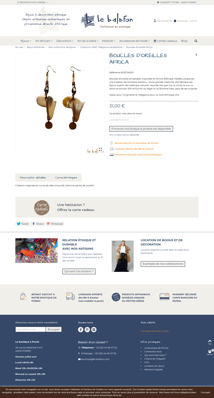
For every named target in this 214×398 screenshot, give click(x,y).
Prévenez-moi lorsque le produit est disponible (141, 128)
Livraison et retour (154, 366)
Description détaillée (33, 178)
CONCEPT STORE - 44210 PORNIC (178, 2)
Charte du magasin (154, 358)
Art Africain (42, 40)
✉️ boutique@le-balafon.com (94, 359)
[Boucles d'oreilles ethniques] (60, 103)
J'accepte (205, 392)
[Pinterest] (87, 329)
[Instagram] (94, 329)
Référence (114, 72)
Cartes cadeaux (167, 40)
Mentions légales (153, 369)
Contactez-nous (153, 351)
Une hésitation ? (71, 205)
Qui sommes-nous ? (155, 355)
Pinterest (56, 223)
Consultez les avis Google (155, 331)
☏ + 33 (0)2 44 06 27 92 (97, 347)
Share (40, 223)
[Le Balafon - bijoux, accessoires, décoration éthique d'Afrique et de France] (107, 20)
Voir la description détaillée (124, 134)
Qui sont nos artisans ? (79, 271)
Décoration (63, 40)
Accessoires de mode (133, 40)
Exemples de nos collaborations (163, 263)
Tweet (25, 223)
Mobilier (107, 40)
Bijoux (25, 40)
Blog (184, 40)
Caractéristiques (66, 178)
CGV (146, 362)
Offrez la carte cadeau (75, 210)
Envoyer (54, 329)
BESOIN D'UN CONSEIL (33, 2)
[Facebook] (80, 329)
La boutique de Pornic (156, 348)
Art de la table (86, 40)
